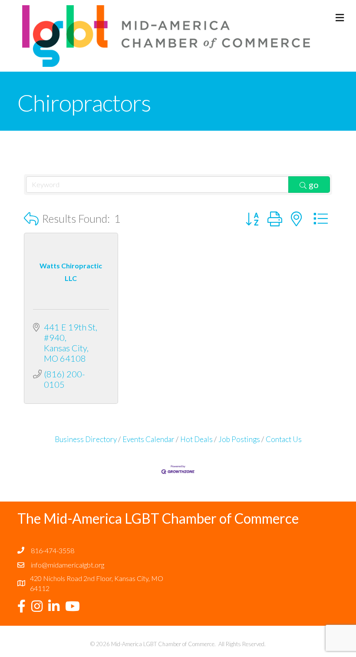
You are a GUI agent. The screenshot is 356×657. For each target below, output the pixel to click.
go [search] (314, 184)
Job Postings (239, 439)
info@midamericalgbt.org (67, 565)
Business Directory (86, 439)
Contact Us (284, 439)
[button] (31, 218)
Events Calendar (148, 439)
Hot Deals (196, 439)
